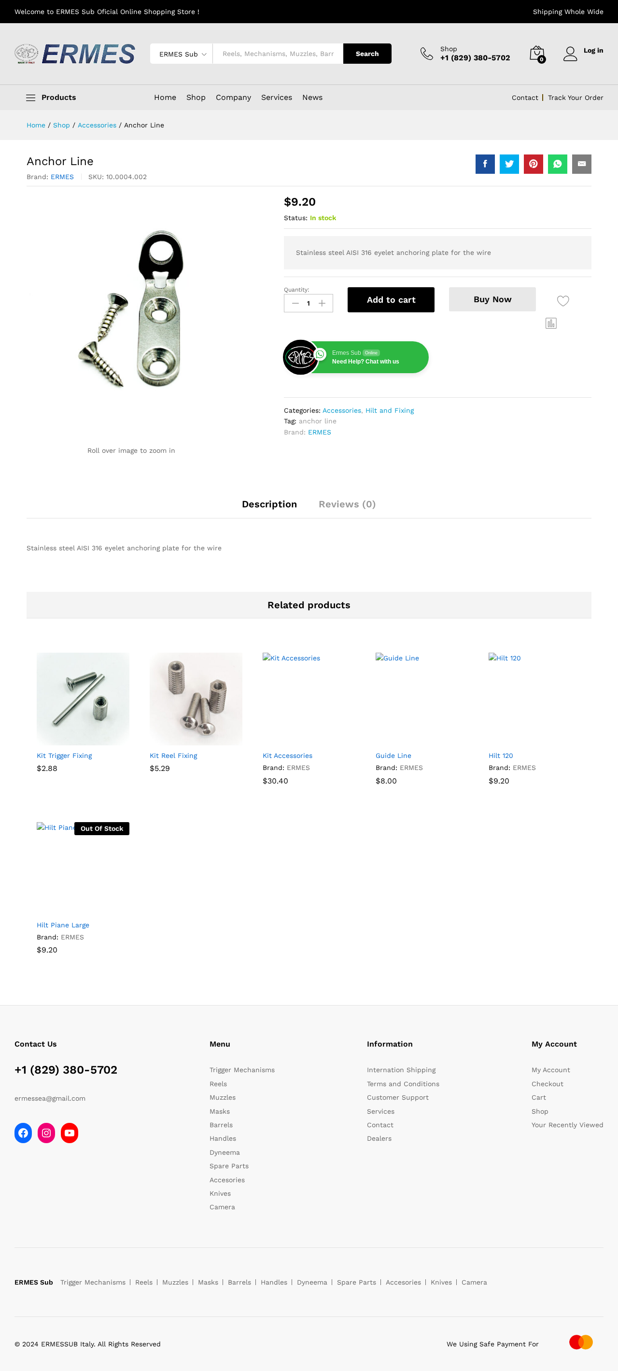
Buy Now (493, 299)
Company (233, 97)
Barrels (221, 1125)
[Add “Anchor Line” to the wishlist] (563, 301)
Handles (223, 1138)
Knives (220, 1193)
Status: (296, 218)
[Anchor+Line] (509, 164)
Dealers (379, 1138)
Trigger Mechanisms (242, 1070)
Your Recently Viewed (568, 1125)
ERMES (62, 177)
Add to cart (391, 299)
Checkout (547, 1084)
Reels (218, 1084)
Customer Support (398, 1097)
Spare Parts (229, 1166)
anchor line (318, 421)
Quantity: (296, 290)
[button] (551, 323)
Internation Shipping (401, 1070)
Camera (222, 1207)
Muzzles (223, 1097)
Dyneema (225, 1152)
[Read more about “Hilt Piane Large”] (72, 909)
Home (165, 97)
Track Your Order (576, 97)
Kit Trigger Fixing (64, 755)
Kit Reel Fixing (173, 755)
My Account (551, 1070)
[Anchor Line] (485, 164)
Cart (539, 1097)
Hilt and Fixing (389, 410)
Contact (525, 97)
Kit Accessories (287, 755)
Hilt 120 (501, 755)
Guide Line (393, 755)
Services (276, 97)
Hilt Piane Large (63, 925)
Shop (448, 49)
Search (367, 53)
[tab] (269, 508)
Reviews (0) (347, 504)
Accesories (227, 1180)
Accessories (342, 410)
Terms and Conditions (403, 1084)
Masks (220, 1111)
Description (269, 504)
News (312, 97)
